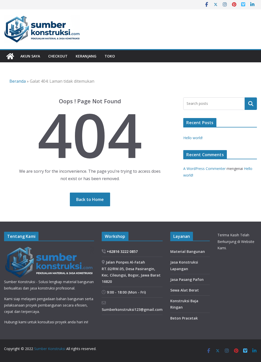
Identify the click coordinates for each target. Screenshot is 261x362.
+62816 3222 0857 (122, 251)
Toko (110, 56)
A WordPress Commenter (204, 168)
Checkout (58, 56)
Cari (251, 103)
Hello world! (193, 137)
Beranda (17, 81)
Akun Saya (30, 56)
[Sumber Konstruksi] (10, 56)
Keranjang (86, 56)
